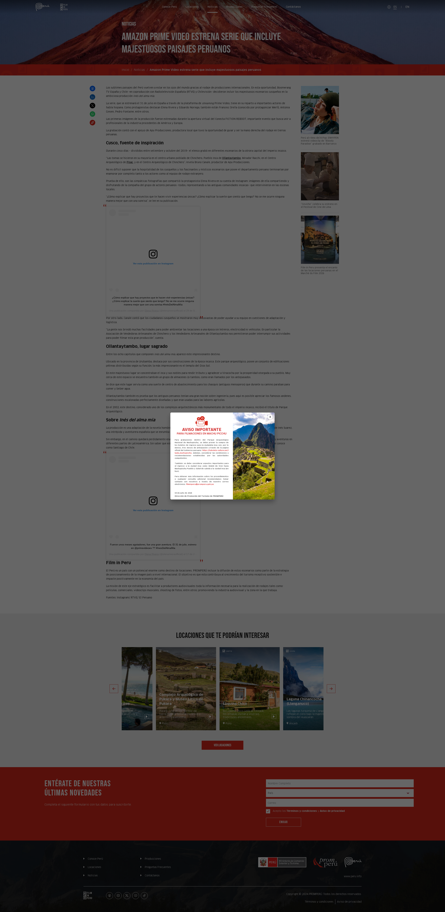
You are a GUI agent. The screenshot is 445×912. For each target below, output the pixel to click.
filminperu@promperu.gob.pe (200, 484)
